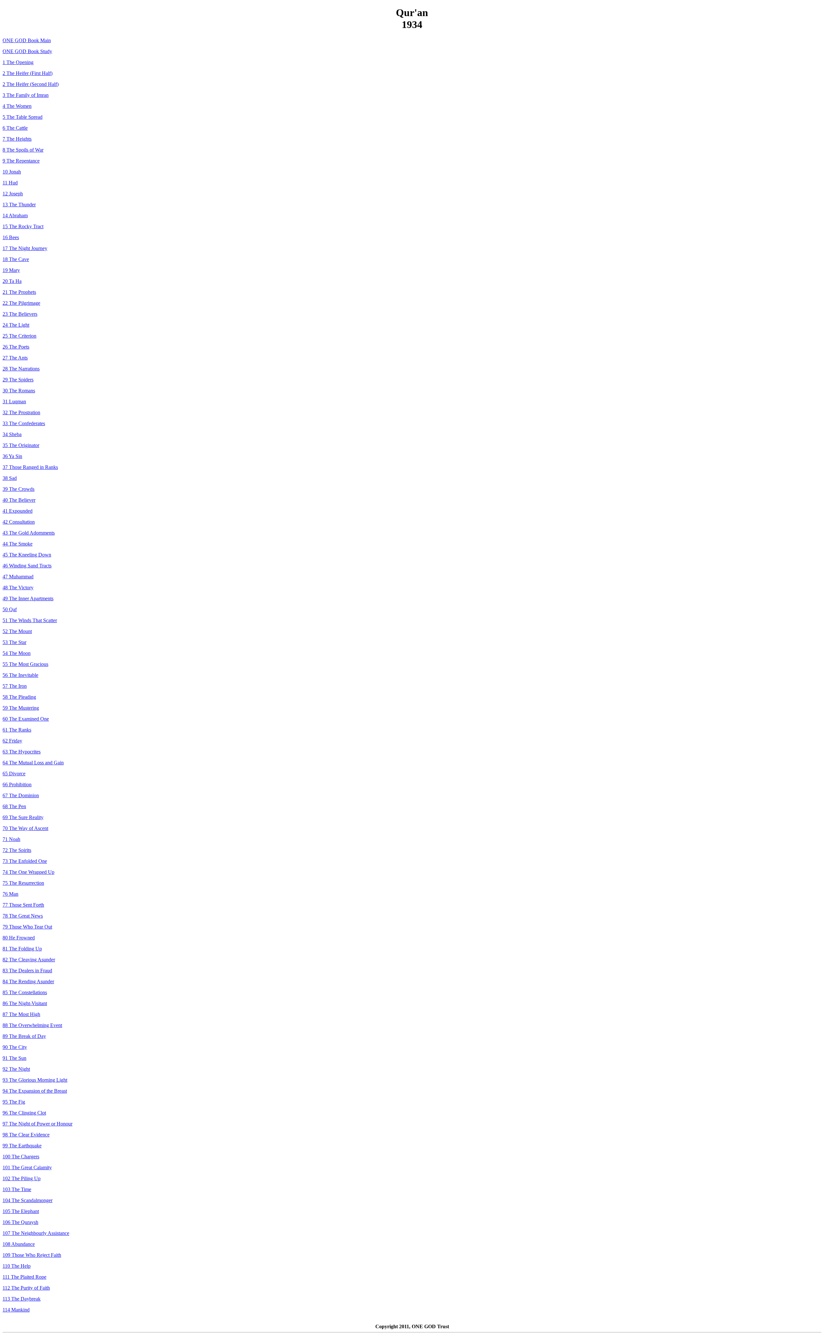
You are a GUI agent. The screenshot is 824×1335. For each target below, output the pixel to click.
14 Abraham (15, 215)
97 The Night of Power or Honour (37, 1123)
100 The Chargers (21, 1156)
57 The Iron (15, 686)
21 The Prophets (19, 292)
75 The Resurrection (23, 883)
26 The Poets (16, 347)
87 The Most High (21, 1014)
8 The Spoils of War (23, 150)
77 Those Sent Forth (23, 905)
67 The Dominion (21, 795)
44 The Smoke (18, 543)
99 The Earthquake (22, 1145)
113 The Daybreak (22, 1299)
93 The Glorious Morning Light (35, 1080)
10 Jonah (12, 171)
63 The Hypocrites (22, 751)
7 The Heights (17, 139)
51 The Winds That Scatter (30, 620)
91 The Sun (14, 1058)
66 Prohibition (17, 784)
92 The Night (16, 1069)
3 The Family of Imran (26, 95)
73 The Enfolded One (25, 861)
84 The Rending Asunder (28, 981)
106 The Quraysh (20, 1222)
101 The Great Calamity (27, 1167)
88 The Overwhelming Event (32, 1025)
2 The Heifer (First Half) (27, 73)
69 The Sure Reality (23, 817)
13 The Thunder (19, 204)
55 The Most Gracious (25, 664)
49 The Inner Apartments (28, 598)
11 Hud (10, 182)
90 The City (15, 1047)
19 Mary (11, 270)
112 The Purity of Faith (26, 1288)
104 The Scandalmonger (27, 1200)
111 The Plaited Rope (24, 1277)
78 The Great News (23, 916)
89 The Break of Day (24, 1036)
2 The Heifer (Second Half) (31, 84)
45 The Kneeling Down (27, 554)
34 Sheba (12, 434)
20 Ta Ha (12, 281)
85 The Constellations (25, 992)
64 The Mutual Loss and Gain (33, 762)
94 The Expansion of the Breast (35, 1091)
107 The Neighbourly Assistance (36, 1233)
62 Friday (12, 740)
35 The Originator (21, 445)
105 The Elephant (21, 1211)
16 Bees (11, 237)
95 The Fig (14, 1102)
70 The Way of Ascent (25, 828)
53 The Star (14, 642)
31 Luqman (14, 401)
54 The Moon (17, 653)
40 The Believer (19, 500)
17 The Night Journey (25, 248)
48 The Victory (18, 587)
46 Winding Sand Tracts (27, 565)
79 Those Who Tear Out (27, 926)
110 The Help (17, 1266)
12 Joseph (13, 193)
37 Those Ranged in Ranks (30, 467)
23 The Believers (20, 314)
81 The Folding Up (22, 948)
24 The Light (16, 325)
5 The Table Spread (22, 117)
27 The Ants (15, 357)
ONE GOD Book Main (27, 40)
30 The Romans (19, 390)
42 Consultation (19, 522)
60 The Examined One (26, 719)
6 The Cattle (15, 128)
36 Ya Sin (12, 456)
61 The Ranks (17, 730)
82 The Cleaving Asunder (29, 959)
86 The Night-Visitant (25, 1003)
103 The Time (17, 1189)
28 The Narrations (21, 368)
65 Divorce (14, 773)
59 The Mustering (21, 708)
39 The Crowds (18, 489)
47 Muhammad (18, 576)
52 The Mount (17, 631)
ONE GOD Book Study (27, 51)
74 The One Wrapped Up (28, 872)
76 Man (10, 894)
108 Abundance (19, 1244)
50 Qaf (10, 609)
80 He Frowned (19, 937)
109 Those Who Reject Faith (32, 1255)
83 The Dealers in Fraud (27, 970)
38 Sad (10, 478)
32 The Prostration (21, 412)
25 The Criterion (19, 336)
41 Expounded (18, 511)
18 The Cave (16, 259)
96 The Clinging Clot (24, 1113)
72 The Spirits (17, 850)
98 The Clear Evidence (26, 1134)
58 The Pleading (19, 697)
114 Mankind (16, 1309)
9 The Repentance (21, 160)
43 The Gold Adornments (29, 533)
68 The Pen (14, 806)
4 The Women (17, 106)
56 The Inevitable (20, 675)
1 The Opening (18, 62)
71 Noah (11, 839)
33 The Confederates (24, 423)
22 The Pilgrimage (21, 303)
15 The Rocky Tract (23, 226)
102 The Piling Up (22, 1178)
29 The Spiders (18, 379)
